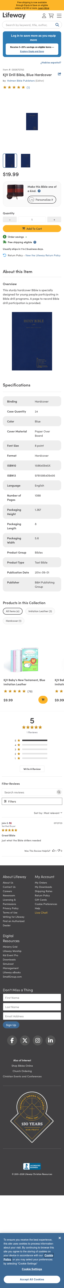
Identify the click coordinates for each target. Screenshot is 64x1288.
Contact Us (9, 887)
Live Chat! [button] (41, 912)
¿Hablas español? (51, 62)
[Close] (60, 1238)
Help (37, 908)
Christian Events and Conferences (22, 1076)
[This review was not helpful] (59, 851)
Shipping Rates (43, 891)
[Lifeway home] (14, 15)
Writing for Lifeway (13, 916)
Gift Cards (41, 899)
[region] (32, 741)
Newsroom (9, 895)
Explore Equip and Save (32, 51)
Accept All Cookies (32, 1279)
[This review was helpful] (53, 851)
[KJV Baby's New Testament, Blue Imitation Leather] (26, 653)
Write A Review (32, 769)
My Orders (41, 882)
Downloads (9, 959)
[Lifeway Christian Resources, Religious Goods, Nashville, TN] (32, 1166)
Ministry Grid (10, 946)
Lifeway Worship (12, 951)
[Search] (56, 24)
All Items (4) (12, 611)
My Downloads (43, 887)
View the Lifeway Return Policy (42, 255)
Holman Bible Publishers (21, 80)
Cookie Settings (32, 1269)
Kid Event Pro (10, 955)
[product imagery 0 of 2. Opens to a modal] (32, 121)
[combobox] (32, 24)
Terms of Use (10, 912)
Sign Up (11, 1025)
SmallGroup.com (12, 976)
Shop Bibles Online (22, 1065)
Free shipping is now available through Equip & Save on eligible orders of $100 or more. (32, 5)
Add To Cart (34, 228)
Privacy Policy (10, 908)
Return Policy (42, 895)
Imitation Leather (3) (40, 611)
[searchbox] (29, 792)
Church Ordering (22, 1071)
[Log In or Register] (44, 15)
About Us (8, 882)
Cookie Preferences (46, 904)
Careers (7, 891)
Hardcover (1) (13, 620)
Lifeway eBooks (12, 972)
